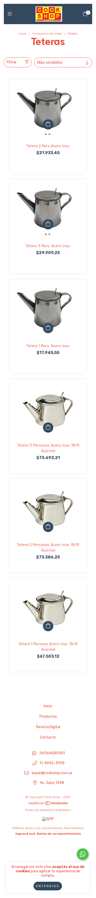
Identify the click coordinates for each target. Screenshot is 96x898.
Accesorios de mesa (47, 33)
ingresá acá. (25, 833)
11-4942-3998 (52, 763)
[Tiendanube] (48, 804)
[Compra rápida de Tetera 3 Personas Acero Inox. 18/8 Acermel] (48, 427)
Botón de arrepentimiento (59, 833)
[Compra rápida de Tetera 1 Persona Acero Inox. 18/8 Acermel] (48, 626)
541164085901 (52, 753)
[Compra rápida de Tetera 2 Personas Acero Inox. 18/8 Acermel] (48, 527)
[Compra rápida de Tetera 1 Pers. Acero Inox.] (48, 328)
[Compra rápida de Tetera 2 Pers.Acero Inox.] (48, 124)
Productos (48, 716)
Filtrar (12, 62)
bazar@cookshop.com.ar (52, 773)
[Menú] (11, 14)
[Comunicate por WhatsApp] (82, 854)
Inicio (23, 33)
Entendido (47, 886)
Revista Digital (48, 727)
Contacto (48, 737)
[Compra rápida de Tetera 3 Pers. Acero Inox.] (48, 224)
